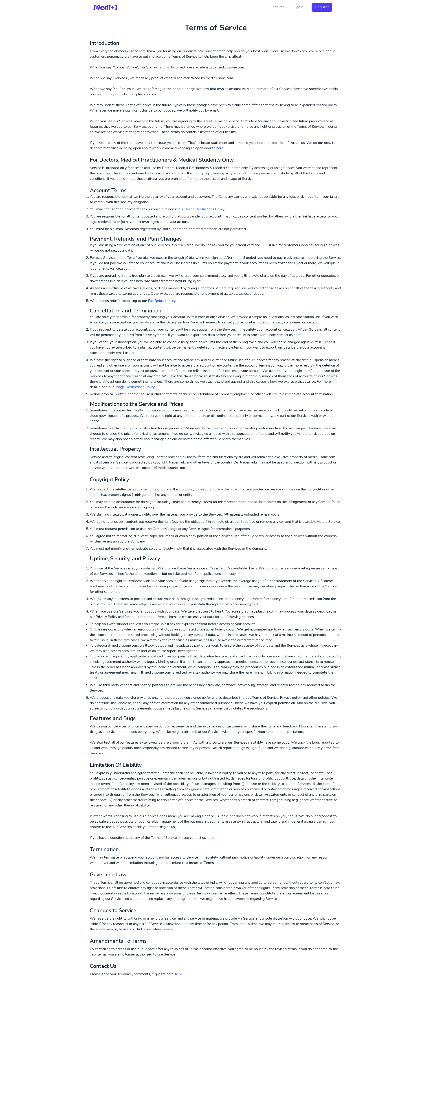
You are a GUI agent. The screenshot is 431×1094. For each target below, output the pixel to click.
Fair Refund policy (161, 300)
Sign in (298, 6)
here (219, 148)
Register (322, 7)
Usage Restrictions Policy (204, 209)
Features (277, 6)
